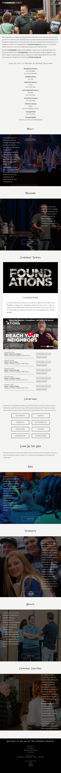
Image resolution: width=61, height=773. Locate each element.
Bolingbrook (20, 415)
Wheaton (41, 429)
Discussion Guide (46, 353)
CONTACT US (30, 746)
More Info (30, 242)
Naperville (20, 422)
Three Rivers (20, 429)
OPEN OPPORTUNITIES (30, 750)
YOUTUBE (41, 757)
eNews (31, 764)
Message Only (40, 357)
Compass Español (41, 436)
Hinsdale (41, 415)
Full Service (39, 353)
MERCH (31, 766)
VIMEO (35, 757)
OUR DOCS (30, 748)
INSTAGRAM (28, 757)
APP (30, 762)
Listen (45, 357)
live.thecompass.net (34, 44)
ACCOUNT (30, 752)
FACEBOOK (20, 757)
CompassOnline (20, 436)
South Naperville (41, 422)
